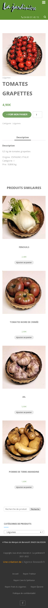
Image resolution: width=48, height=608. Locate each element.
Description (23, 137)
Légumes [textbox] (23, 532)
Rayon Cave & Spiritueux (24, 580)
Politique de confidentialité (24, 593)
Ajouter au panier (24, 262)
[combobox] (24, 532)
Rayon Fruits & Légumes (15, 586)
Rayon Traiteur (29, 573)
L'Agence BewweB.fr (33, 561)
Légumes (6, 77)
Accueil (15, 573)
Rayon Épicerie (37, 586)
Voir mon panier (17, 114)
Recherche (35, 509)
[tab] (22, 137)
